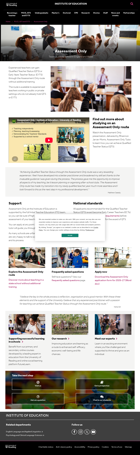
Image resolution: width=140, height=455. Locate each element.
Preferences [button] (90, 230)
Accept (70, 235)
